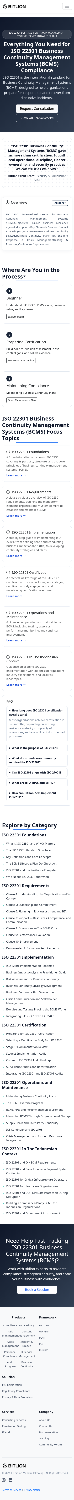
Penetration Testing (14, 1426)
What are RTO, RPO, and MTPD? (33, 783)
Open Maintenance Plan (22, 400)
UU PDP (44, 1331)
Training (44, 1438)
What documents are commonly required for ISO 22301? (32, 760)
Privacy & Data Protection (17, 1397)
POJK (42, 1337)
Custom (43, 1350)
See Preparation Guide (21, 360)
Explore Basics (16, 316)
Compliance (10, 1325)
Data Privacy (26, 1325)
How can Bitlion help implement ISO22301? (32, 795)
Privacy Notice (32, 1489)
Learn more (14, 475)
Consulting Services (14, 1420)
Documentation (48, 1432)
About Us (44, 1420)
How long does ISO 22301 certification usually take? (36, 712)
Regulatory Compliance (16, 1391)
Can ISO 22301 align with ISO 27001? (36, 772)
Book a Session (37, 1289)
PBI (41, 1343)
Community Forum (50, 1444)
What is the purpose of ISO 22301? (35, 748)
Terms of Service (11, 1489)
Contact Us (45, 1426)
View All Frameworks (37, 118)
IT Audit (6, 1432)
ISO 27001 (45, 1325)
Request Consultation (37, 108)
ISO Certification (12, 1384)
